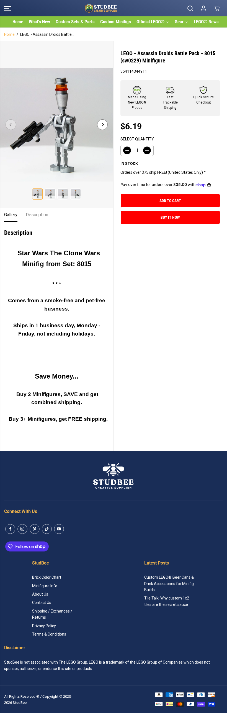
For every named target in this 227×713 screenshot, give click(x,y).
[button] (7, 8)
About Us (40, 594)
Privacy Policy (44, 626)
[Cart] (217, 8)
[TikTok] (47, 529)
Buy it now (170, 217)
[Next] (102, 124)
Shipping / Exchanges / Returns (52, 614)
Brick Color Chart (46, 577)
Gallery (10, 214)
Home (9, 34)
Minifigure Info (44, 586)
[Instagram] (22, 529)
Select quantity (137, 139)
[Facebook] (10, 529)
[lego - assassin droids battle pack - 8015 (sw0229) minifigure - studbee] (56, 124)
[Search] (190, 8)
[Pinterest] (35, 529)
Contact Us (41, 602)
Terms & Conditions (49, 634)
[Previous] (11, 124)
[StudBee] (112, 8)
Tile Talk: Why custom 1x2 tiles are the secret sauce (166, 601)
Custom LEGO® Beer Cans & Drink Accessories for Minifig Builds (169, 583)
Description (37, 214)
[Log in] (203, 8)
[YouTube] (59, 529)
